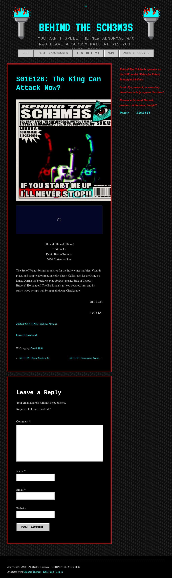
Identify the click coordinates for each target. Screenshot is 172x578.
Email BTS (143, 112)
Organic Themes (32, 571)
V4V (111, 53)
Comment (23, 421)
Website (21, 508)
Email (21, 489)
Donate (124, 112)
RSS (26, 53)
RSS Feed (48, 571)
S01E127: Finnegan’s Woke (84, 358)
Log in (59, 571)
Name (21, 471)
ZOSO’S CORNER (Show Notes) (36, 324)
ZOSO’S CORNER (136, 53)
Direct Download (26, 335)
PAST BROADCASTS (53, 53)
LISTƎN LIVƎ (88, 53)
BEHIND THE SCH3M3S (86, 26)
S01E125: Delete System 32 (34, 358)
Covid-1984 (37, 348)
